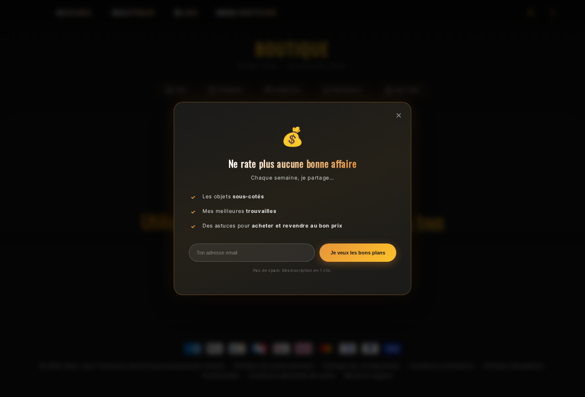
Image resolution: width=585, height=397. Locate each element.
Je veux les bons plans (357, 252)
